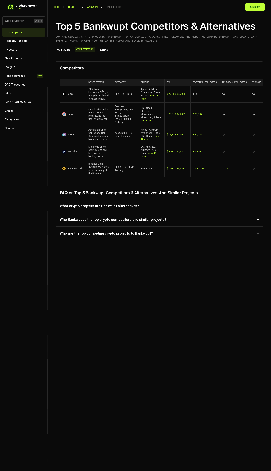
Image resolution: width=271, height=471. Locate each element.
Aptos (144, 89)
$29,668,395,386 (176, 94)
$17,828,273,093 (176, 134)
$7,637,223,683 (175, 168)
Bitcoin (144, 95)
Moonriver (146, 117)
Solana (157, 117)
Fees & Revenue (23, 75)
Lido (70, 114)
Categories (12, 119)
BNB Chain (147, 108)
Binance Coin (75, 168)
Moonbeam (147, 114)
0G (142, 146)
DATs (8, 93)
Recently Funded (16, 40)
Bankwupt (92, 7)
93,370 (225, 168)
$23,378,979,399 (176, 114)
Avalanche (146, 92)
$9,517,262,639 (175, 151)
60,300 (197, 151)
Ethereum (146, 111)
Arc (154, 150)
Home (57, 7)
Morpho (72, 151)
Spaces (9, 128)
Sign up (255, 7)
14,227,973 (199, 168)
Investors (11, 49)
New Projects (13, 58)
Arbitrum (153, 89)
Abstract (150, 146)
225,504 (197, 114)
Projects (73, 7)
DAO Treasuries (15, 84)
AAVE (71, 134)
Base (157, 92)
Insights (10, 67)
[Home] (22, 7)
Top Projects (13, 32)
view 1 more (148, 120)
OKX (70, 94)
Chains (9, 110)
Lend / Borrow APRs (18, 102)
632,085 (197, 134)
